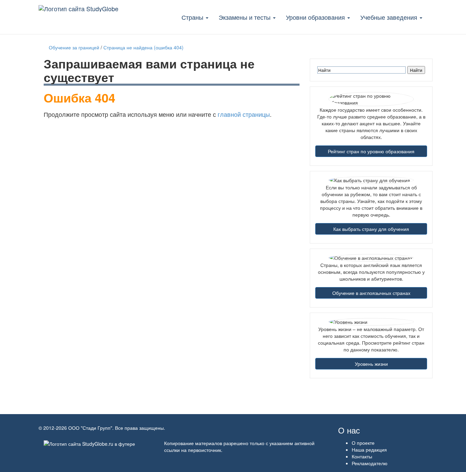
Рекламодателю (370, 463)
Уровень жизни (371, 363)
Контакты (362, 456)
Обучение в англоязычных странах (371, 292)
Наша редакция (369, 449)
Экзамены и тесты (245, 17)
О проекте (363, 442)
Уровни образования (316, 17)
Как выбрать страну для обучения (371, 228)
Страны (193, 17)
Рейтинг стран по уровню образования (371, 151)
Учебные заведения (389, 17)
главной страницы (244, 114)
